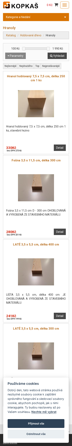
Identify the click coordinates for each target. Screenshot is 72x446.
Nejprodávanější (51, 66)
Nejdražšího (25, 66)
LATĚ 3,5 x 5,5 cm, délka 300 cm (36, 328)
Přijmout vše (36, 423)
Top (37, 66)
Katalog (11, 35)
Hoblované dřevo (30, 35)
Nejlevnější (10, 66)
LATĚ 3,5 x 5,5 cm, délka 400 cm (36, 244)
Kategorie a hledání (18, 17)
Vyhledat (58, 55)
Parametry (16, 55)
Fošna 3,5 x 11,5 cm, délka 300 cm (36, 160)
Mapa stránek (10, 443)
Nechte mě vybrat (43, 411)
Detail (59, 147)
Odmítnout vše (36, 434)
